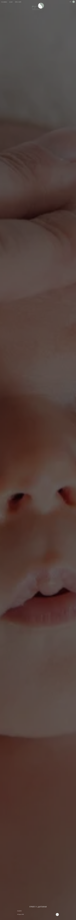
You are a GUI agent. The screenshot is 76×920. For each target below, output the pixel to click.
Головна (4, 2)
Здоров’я (19, 910)
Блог (11, 2)
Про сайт (18, 2)
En (70, 1)
